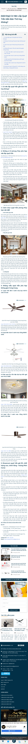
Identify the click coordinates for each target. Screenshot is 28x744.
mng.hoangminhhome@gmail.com (12, 539)
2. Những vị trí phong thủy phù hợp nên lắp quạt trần (14, 42)
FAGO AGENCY (19, 738)
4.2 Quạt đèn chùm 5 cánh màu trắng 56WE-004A (14, 56)
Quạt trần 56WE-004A (6, 366)
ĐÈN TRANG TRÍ (5, 682)
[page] (18, 645)
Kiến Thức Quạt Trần (11, 8)
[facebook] (14, 721)
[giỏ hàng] (3, 741)
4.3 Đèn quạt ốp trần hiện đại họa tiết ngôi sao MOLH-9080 (14, 60)
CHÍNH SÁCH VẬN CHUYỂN (7, 697)
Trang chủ (3, 8)
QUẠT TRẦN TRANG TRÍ (7, 680)
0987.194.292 (10, 537)
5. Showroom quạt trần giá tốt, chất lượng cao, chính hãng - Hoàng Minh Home (14, 67)
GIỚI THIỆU (3, 684)
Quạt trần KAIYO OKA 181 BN (8, 324)
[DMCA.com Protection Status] (5, 673)
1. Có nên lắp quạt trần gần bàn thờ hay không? (12, 38)
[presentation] (1, 629)
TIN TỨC (3, 686)
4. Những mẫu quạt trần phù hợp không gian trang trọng (13, 49)
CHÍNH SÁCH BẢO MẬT (6, 704)
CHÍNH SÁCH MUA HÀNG (6, 695)
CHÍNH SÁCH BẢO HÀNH (6, 699)
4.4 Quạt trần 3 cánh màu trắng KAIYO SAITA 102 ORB (14, 63)
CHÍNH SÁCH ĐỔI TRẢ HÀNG (7, 701)
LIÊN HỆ (2, 689)
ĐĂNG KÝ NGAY (14, 610)
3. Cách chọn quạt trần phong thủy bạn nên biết (13, 45)
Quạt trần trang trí (7, 132)
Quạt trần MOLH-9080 (6, 404)
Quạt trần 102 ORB (6, 450)
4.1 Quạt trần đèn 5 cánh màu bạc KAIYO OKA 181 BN (14, 52)
